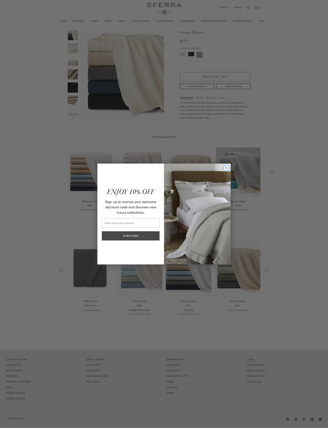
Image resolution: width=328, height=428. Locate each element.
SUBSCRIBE (131, 236)
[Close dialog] (226, 168)
